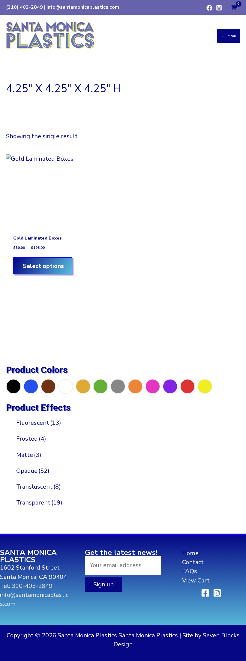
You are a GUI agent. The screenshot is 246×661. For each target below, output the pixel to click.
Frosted (31, 439)
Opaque (33, 471)
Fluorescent (38, 423)
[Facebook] (209, 8)
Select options (43, 266)
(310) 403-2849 (24, 7)
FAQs (189, 571)
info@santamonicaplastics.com (82, 7)
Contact (193, 562)
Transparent (39, 503)
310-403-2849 (32, 586)
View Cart (196, 580)
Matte (28, 455)
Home (190, 553)
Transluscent (38, 487)
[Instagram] (219, 8)
